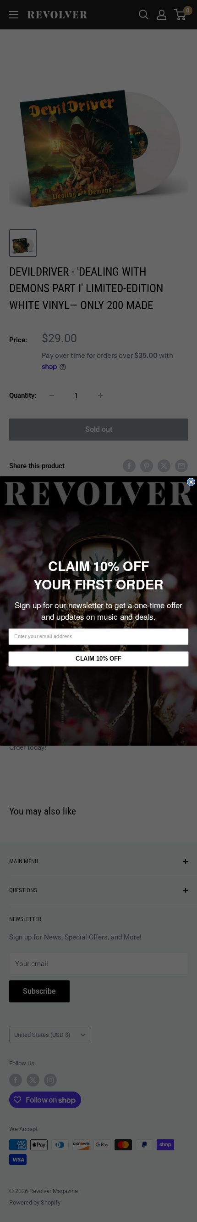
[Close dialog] (191, 482)
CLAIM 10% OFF (98, 659)
